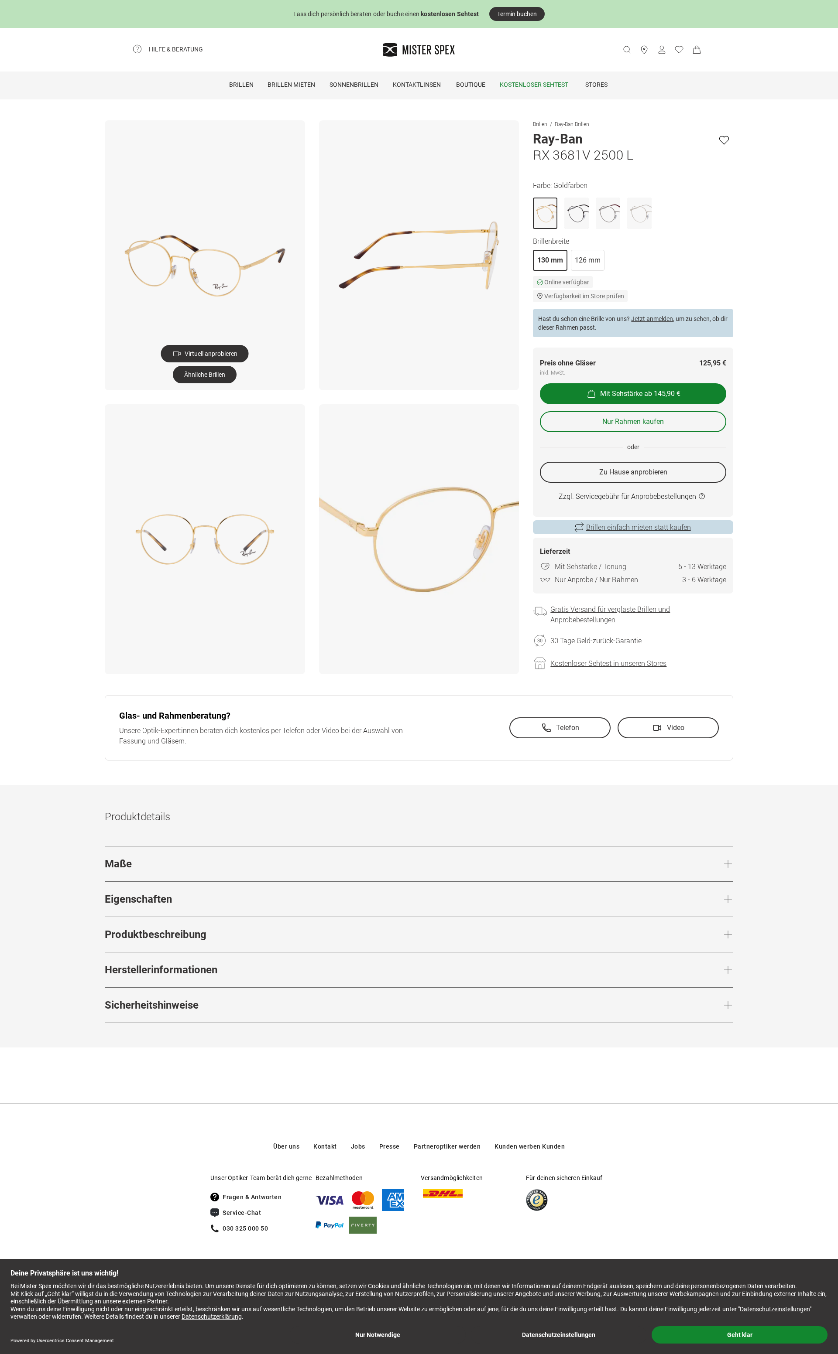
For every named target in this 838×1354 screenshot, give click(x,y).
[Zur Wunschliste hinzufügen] (724, 140)
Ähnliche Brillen (204, 374)
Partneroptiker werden (447, 1146)
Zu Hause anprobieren (633, 472)
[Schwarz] (576, 213)
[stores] (644, 49)
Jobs (358, 1146)
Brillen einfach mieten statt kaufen (638, 527)
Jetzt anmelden (652, 318)
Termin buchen (517, 13)
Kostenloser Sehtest (534, 84)
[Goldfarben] (545, 213)
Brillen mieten (291, 84)
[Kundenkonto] (661, 49)
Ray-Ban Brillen (572, 123)
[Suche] (626, 49)
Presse (389, 1146)
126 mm (588, 260)
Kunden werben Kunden (530, 1146)
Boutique (470, 84)
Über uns (286, 1146)
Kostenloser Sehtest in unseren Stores (608, 663)
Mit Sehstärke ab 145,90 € (640, 393)
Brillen (241, 84)
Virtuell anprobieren (211, 353)
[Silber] (608, 213)
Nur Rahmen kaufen (633, 421)
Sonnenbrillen (354, 84)
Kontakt (325, 1146)
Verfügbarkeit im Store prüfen (584, 296)
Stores (596, 84)
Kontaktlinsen (417, 84)
